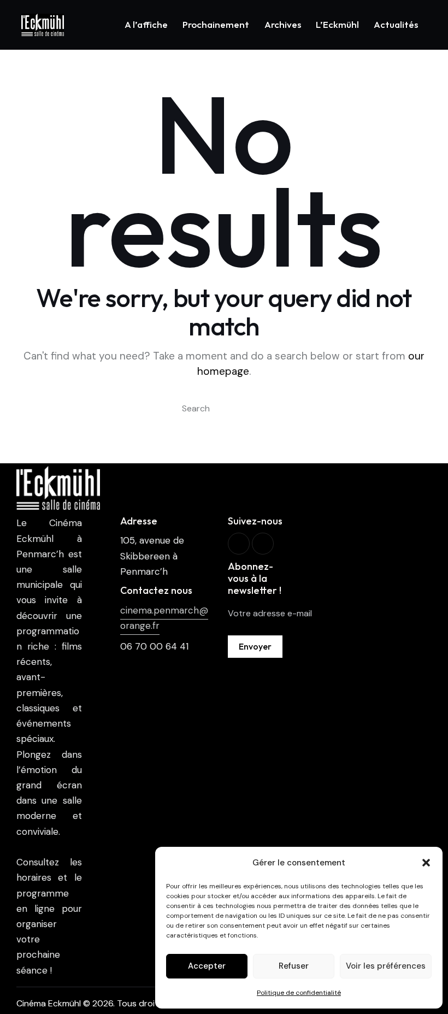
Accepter (207, 965)
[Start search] (165, 409)
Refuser (294, 965)
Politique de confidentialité (299, 992)
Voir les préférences (386, 965)
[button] (426, 862)
